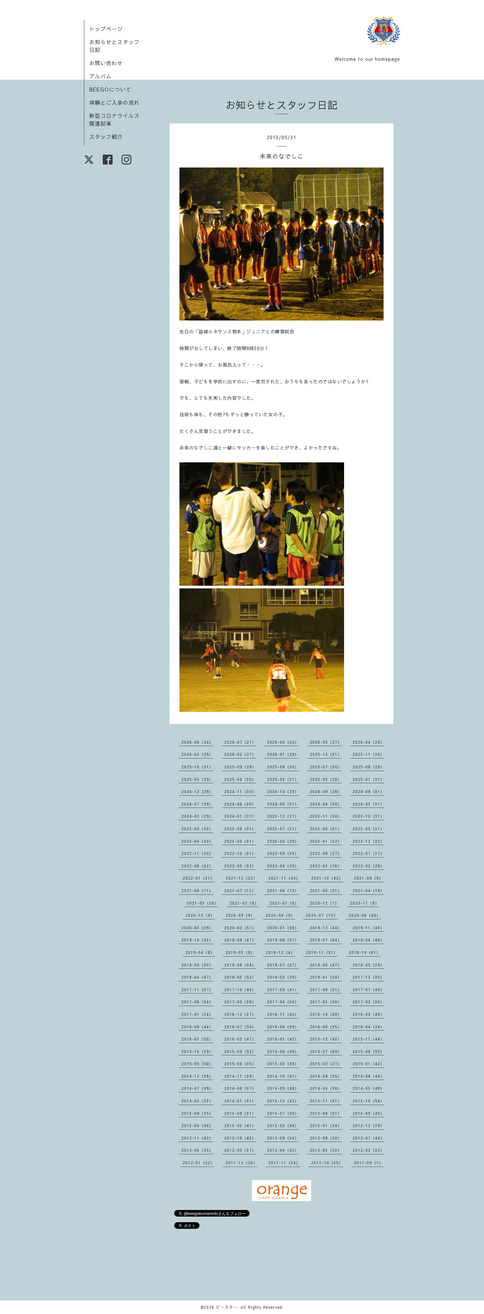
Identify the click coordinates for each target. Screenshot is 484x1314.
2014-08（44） (369, 1076)
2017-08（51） (326, 989)
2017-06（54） (197, 1001)
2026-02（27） (240, 754)
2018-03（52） (240, 977)
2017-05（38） (240, 1001)
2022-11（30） (197, 853)
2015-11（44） (369, 1039)
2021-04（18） (369, 890)
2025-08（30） (283, 766)
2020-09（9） (240, 915)
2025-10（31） (197, 766)
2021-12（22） (241, 878)
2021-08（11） (197, 890)
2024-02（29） (197, 816)
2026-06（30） (283, 742)
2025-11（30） (369, 754)
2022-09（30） (283, 853)
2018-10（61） (365, 952)
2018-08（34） (240, 964)
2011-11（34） (284, 1162)
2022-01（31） (199, 878)
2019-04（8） (200, 952)
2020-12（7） (324, 903)
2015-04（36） (240, 1063)
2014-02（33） (197, 1100)
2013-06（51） (326, 1113)
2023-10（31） (369, 816)
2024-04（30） (326, 804)
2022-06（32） (197, 865)
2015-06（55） (369, 1051)
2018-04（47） (197, 977)
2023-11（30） (326, 816)
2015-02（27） (326, 1063)
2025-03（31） (283, 779)
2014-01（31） (240, 1100)
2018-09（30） (197, 964)
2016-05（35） (326, 1026)
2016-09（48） (369, 1014)
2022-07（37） (369, 853)
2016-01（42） (283, 1039)
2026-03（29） (197, 754)
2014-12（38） (197, 1076)
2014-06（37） (240, 1088)
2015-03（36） (283, 1063)
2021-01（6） (284, 903)
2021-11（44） (284, 878)
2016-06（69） (283, 1026)
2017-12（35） (369, 977)
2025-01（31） (369, 779)
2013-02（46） (283, 1125)
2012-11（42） (197, 1138)
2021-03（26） (203, 903)
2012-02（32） (369, 1150)
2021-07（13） (240, 890)
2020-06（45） (365, 915)
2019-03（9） (240, 952)
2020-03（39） (197, 927)
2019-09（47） (240, 939)
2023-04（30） (197, 841)
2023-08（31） (240, 828)
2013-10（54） (369, 1100)
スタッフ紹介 (106, 136)
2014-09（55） (326, 1076)
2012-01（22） (199, 1162)
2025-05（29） (197, 779)
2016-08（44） (197, 1026)
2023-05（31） (369, 828)
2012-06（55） (197, 1150)
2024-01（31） (240, 816)
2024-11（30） (240, 791)
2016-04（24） (369, 1026)
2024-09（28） (326, 791)
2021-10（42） (327, 878)
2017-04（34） (283, 1001)
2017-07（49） (369, 989)
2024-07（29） (197, 804)
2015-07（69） (326, 1051)
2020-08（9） (280, 915)
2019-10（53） (197, 939)
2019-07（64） (326, 939)
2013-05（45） (369, 1113)
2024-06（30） (240, 804)
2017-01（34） (197, 1014)
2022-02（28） (369, 865)
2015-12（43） (326, 1039)
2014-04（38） (326, 1088)
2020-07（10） (322, 915)
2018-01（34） (326, 977)
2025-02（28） (326, 779)
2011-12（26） (241, 1162)
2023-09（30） (197, 828)
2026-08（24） (197, 742)
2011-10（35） (327, 1162)
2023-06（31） (326, 828)
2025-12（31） (326, 754)
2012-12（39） (369, 1125)
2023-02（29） (283, 841)
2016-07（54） (240, 1026)
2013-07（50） (283, 1113)
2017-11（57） (197, 989)
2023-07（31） (283, 828)
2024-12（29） (197, 791)
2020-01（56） (283, 927)
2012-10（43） (240, 1138)
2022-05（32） (240, 865)
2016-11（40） (283, 1014)
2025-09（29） (240, 766)
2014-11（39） (240, 1076)
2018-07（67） (283, 964)
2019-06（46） (369, 939)
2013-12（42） (283, 1100)
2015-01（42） (369, 1063)
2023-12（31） (283, 816)
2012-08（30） (326, 1138)
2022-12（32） (369, 841)
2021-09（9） (368, 878)
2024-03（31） (369, 804)
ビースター (226, 1307)
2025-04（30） (240, 779)
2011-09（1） (368, 1162)
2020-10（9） (200, 915)
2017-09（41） (283, 989)
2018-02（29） (283, 977)
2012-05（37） (240, 1150)
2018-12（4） (280, 952)
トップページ (106, 28)
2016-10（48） (326, 1014)
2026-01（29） (283, 754)
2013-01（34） (326, 1125)
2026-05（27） (326, 742)
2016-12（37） (240, 1014)
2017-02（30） (369, 1001)
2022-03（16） (326, 865)
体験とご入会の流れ (114, 102)
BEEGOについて (110, 89)
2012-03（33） (326, 1150)
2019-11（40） (369, 927)
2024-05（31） (283, 804)
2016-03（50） (197, 1039)
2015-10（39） (197, 1051)
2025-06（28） (369, 766)
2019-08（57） (283, 939)
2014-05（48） (283, 1088)
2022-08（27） (326, 853)
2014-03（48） (369, 1088)
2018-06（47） (326, 964)
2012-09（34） (283, 1138)
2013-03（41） (240, 1125)
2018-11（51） (322, 952)
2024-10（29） (283, 791)
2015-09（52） (240, 1051)
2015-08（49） (283, 1051)
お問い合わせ (106, 62)
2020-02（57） (240, 927)
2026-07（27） (240, 742)
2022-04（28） (283, 865)
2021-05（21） (326, 890)
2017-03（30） (326, 1001)
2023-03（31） (240, 841)
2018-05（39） (369, 964)
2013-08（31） (240, 1113)
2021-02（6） (244, 903)
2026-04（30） (369, 742)
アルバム (100, 76)
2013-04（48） (197, 1125)
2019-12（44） (326, 927)
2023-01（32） (326, 841)
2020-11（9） (364, 903)
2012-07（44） (369, 1138)
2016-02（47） (240, 1039)
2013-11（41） (326, 1100)
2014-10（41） (283, 1076)
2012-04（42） (283, 1150)
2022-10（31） (240, 853)
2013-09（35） (197, 1113)
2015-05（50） (197, 1063)
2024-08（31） (369, 791)
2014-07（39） (197, 1088)
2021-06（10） (283, 890)
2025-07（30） (326, 766)
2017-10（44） (240, 989)
